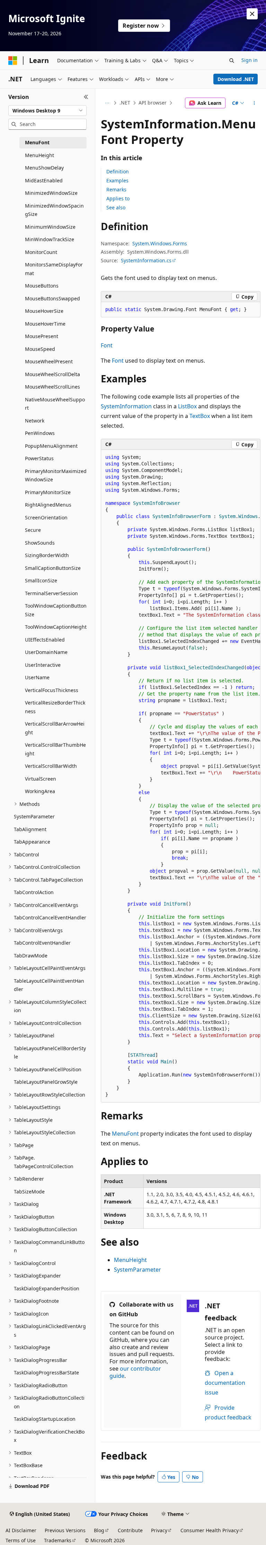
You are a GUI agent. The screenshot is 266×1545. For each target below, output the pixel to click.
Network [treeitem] (34, 420)
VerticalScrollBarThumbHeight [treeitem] (55, 749)
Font (107, 345)
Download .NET (236, 79)
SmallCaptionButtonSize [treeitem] (53, 568)
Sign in (249, 60)
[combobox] (47, 110)
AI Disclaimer (21, 1530)
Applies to (118, 198)
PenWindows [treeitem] (40, 433)
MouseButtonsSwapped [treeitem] (52, 298)
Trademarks (57, 1540)
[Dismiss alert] (252, 13)
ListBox (187, 406)
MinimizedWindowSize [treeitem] (51, 193)
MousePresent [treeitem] (41, 336)
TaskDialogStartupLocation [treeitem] (45, 1419)
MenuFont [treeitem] (37, 142)
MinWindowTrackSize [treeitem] (49, 239)
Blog (99, 1530)
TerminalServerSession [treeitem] (51, 593)
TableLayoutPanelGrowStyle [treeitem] (46, 1082)
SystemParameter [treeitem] (34, 816)
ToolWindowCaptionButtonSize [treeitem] (56, 610)
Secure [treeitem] (33, 530)
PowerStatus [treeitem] (39, 458)
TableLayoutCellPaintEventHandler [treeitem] (49, 985)
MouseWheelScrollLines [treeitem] (52, 386)
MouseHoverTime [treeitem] (45, 323)
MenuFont (125, 1133)
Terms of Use (21, 1540)
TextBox (199, 416)
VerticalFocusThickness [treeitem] (51, 690)
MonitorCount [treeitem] (41, 252)
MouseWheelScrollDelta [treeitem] (52, 374)
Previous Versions (65, 1530)
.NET (124, 102)
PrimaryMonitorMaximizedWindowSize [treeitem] (56, 475)
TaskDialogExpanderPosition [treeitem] (46, 1288)
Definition (117, 171)
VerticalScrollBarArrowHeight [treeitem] (55, 728)
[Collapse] (86, 96)
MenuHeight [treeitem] (39, 155)
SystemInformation (126, 406)
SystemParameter (137, 1269)
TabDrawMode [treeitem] (30, 955)
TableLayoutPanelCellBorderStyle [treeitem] (50, 1052)
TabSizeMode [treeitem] (29, 1191)
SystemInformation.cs (146, 260)
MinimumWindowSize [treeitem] (50, 227)
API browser (153, 102)
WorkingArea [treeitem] (40, 791)
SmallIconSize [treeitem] (41, 580)
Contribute (130, 1530)
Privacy (159, 1530)
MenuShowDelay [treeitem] (44, 167)
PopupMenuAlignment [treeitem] (51, 446)
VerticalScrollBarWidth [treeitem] (51, 766)
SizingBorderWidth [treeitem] (47, 555)
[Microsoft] (12, 60)
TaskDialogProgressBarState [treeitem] (46, 1372)
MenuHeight (130, 1260)
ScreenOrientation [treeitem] (46, 517)
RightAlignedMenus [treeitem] (48, 504)
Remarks (116, 189)
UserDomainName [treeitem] (46, 652)
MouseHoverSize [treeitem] (44, 311)
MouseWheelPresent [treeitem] (49, 361)
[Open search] (232, 60)
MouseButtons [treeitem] (42, 285)
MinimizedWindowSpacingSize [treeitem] (54, 210)
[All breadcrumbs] (107, 103)
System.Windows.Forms (159, 243)
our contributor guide (135, 1372)
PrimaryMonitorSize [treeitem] (48, 492)
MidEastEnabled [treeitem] (44, 180)
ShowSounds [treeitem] (40, 542)
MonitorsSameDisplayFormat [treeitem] (54, 268)
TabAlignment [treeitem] (30, 829)
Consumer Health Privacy (209, 1530)
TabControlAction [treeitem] (34, 892)
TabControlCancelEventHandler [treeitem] (50, 917)
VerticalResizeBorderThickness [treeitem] (55, 707)
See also (115, 207)
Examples (117, 180)
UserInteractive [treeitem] (43, 665)
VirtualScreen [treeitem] (40, 778)
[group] (180, 776)
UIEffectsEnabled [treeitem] (45, 639)
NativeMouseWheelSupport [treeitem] (55, 403)
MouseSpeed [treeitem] (40, 349)
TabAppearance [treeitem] (32, 841)
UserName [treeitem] (37, 677)
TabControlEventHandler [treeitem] (42, 942)
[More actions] (254, 103)
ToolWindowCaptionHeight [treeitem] (56, 627)
